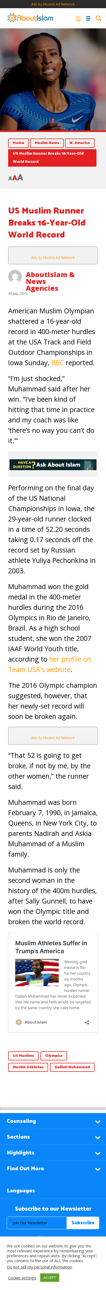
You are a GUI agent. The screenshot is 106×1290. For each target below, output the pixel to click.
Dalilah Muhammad (72, 1067)
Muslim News (47, 143)
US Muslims (23, 1056)
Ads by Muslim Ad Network (53, 4)
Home (18, 143)
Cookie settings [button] (22, 1277)
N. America (80, 143)
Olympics (54, 1056)
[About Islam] (30, 18)
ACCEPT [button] (49, 1277)
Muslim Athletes (28, 1067)
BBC (58, 362)
